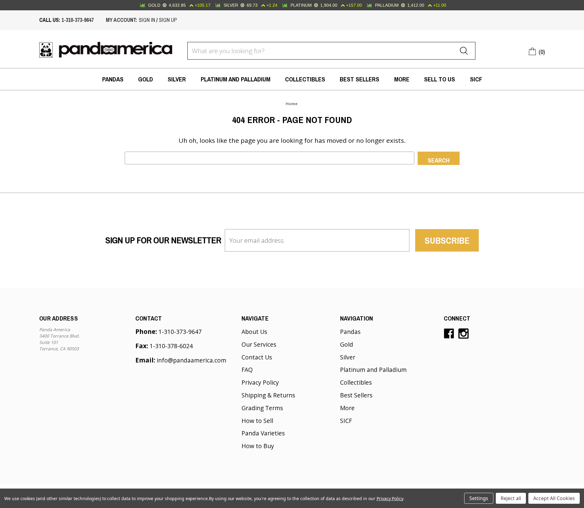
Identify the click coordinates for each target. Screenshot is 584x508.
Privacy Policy (260, 382)
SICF (476, 79)
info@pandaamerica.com (191, 360)
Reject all (511, 498)
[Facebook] (449, 333)
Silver (177, 79)
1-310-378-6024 (171, 346)
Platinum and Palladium (235, 79)
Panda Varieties (263, 433)
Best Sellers (359, 79)
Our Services (259, 344)
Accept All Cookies (554, 498)
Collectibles (305, 79)
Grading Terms (262, 408)
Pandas (112, 79)
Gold (145, 79)
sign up (168, 20)
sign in (147, 20)
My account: (121, 20)
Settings (478, 498)
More (401, 79)
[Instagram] (463, 333)
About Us (254, 332)
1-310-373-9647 (77, 20)
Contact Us (257, 357)
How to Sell (257, 421)
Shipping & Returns (268, 395)
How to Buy (258, 446)
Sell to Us (439, 79)
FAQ (247, 370)
